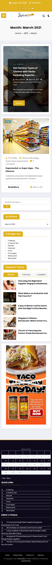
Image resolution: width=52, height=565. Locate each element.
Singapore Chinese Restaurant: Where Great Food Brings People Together (33, 319)
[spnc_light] (48, 16)
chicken (25, 158)
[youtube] (32, 8)
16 (13, 464)
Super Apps (11, 161)
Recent (11, 275)
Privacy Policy (18, 555)
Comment (41, 275)
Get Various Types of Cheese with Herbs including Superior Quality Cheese (25, 72)
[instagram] (29, 8)
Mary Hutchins (20, 79)
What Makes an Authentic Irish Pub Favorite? (33, 294)
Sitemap (41, 555)
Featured (11, 248)
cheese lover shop (25, 82)
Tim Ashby (12, 158)
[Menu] (3, 15)
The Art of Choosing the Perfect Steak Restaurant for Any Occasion (32, 332)
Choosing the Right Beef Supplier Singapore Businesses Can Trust (33, 282)
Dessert (11, 245)
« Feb (3, 478)
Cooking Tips (13, 243)
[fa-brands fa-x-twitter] (23, 8)
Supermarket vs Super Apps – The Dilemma (22, 169)
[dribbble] (26, 8)
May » (9, 478)
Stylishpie (21, 559)
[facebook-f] (19, 8)
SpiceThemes (26, 561)
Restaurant (12, 256)
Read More (19, 103)
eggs (36, 158)
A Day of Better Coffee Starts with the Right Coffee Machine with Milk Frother (33, 307)
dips (32, 158)
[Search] (44, 16)
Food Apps (12, 253)
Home (7, 555)
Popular (26, 275)
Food (14, 64)
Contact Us (30, 555)
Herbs (15, 85)
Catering (11, 240)
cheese (15, 82)
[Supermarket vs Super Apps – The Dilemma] (26, 136)
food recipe (37, 82)
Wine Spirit (12, 258)
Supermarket (22, 161)
